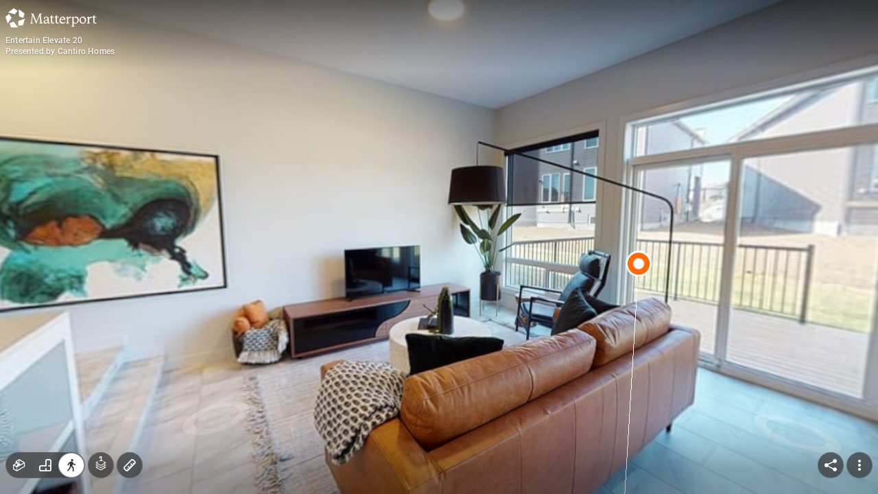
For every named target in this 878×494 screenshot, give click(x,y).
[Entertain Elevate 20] (439, 247)
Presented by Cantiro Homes (60, 51)
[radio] (19, 465)
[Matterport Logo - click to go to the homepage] (51, 17)
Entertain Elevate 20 (43, 40)
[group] (45, 465)
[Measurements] (130, 465)
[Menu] (859, 465)
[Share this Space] (831, 465)
